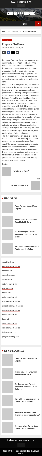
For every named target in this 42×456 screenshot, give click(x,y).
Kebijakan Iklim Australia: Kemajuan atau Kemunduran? (7, 414)
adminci (6, 48)
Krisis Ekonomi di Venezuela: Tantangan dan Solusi (7, 248)
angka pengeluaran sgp (26, 440)
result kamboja (8, 262)
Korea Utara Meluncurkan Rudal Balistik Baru (7, 221)
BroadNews (31, 450)
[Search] (31, 24)
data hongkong (12, 440)
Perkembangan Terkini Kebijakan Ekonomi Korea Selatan (7, 234)
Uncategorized (7, 40)
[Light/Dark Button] (25, 24)
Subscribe (38, 23)
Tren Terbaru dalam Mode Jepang (7, 207)
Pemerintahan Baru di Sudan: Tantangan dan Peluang (7, 427)
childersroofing (21, 13)
